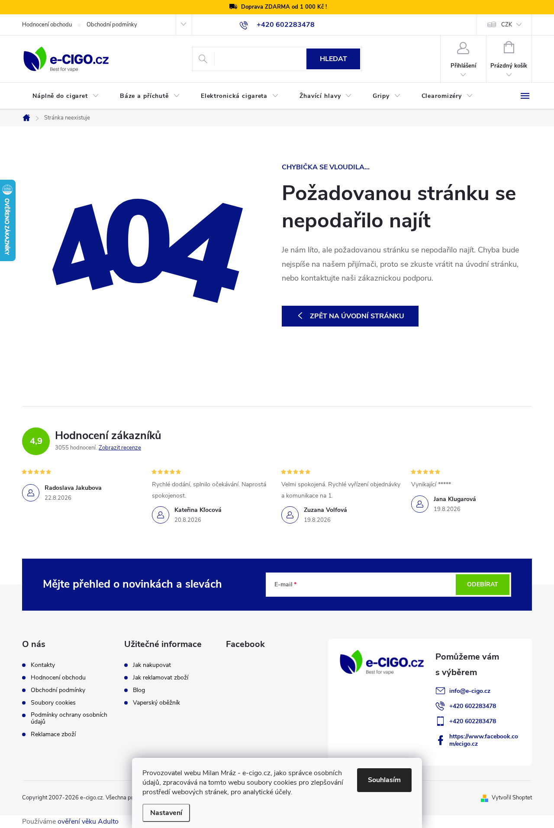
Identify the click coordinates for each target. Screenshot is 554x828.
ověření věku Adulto (88, 821)
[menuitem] (66, 96)
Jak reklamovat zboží (160, 677)
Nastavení (166, 813)
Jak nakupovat (152, 665)
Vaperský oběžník (156, 702)
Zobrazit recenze (120, 448)
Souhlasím (384, 780)
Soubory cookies (53, 702)
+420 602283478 (472, 706)
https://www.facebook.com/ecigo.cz (483, 740)
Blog (139, 690)
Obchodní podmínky (112, 25)
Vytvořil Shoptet (512, 798)
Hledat (333, 59)
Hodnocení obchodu (47, 25)
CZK (506, 25)
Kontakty (43, 665)
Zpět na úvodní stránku (357, 316)
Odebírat (482, 584)
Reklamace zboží (53, 734)
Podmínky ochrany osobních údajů (69, 718)
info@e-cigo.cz (469, 691)
